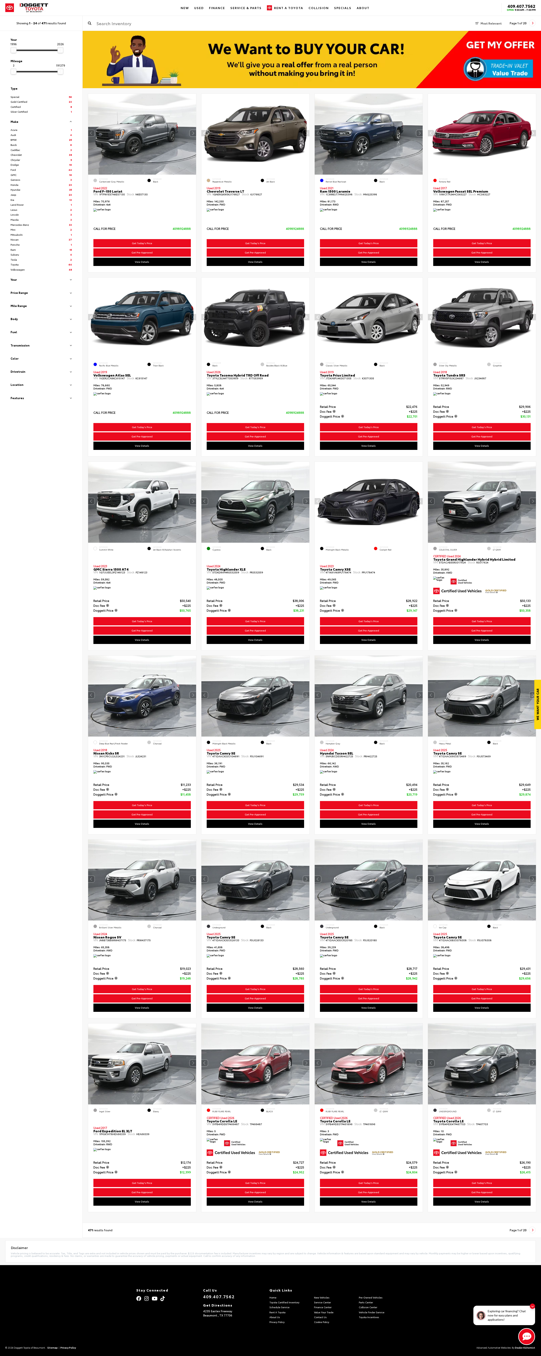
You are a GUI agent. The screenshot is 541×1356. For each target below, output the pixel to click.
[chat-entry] (526, 1336)
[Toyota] (9, 7)
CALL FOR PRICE (104, 229)
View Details (142, 261)
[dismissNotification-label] (532, 1306)
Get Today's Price (142, 243)
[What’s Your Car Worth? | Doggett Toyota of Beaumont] (312, 59)
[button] (193, 133)
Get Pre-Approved (142, 252)
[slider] (13, 50)
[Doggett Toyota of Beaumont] (34, 7)
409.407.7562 (521, 6)
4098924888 (182, 228)
